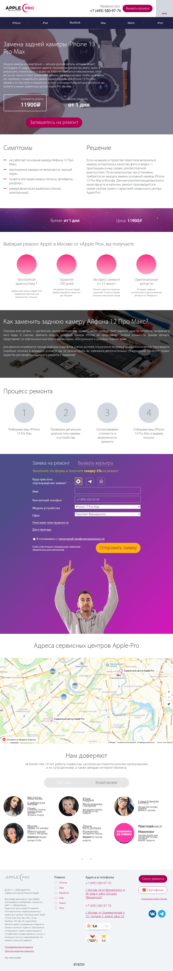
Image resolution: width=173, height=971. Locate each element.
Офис (36, 515)
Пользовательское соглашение (19, 947)
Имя (35, 491)
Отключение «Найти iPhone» (154, 899)
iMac (61, 898)
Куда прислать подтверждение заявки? (49, 481)
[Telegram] (90, 480)
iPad (61, 887)
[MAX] (79, 480)
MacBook (64, 893)
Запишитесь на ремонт (54, 122)
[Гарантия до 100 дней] (66, 264)
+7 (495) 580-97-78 (98, 906)
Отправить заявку (118, 548)
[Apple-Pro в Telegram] (162, 914)
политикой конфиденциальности (81, 539)
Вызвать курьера (137, 8)
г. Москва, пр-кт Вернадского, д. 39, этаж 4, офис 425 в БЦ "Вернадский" (105, 893)
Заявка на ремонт (51, 463)
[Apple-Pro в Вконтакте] (152, 914)
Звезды (63, 782)
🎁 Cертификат (153, 890)
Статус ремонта (153, 879)
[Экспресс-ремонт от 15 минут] (106, 264)
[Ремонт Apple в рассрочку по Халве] (153, 964)
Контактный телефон (47, 500)
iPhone (63, 882)
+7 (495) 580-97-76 (98, 883)
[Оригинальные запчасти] (146, 264)
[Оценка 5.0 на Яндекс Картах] (98, 927)
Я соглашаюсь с (70, 539)
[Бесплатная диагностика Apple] (26, 264)
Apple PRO (20, 8)
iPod (61, 908)
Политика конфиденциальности (19, 951)
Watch (62, 903)
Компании (106, 782)
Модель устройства (46, 508)
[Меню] (164, 8)
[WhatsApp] (102, 480)
